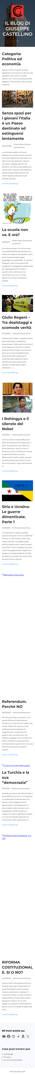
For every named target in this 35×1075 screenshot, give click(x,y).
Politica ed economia (21, 333)
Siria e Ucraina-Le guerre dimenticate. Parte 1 (16, 514)
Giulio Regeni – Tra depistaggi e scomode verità (17, 322)
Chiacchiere (19, 144)
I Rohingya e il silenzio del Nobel (15, 423)
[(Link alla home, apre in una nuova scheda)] (17, 11)
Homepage (8, 1054)
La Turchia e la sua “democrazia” (15, 777)
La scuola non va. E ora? (15, 232)
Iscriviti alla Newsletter (13, 1060)
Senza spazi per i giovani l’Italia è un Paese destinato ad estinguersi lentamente (16, 126)
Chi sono (7, 1057)
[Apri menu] (17, 41)
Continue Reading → (10, 184)
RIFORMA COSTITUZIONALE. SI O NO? (17, 967)
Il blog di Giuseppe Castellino (17, 28)
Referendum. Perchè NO (14, 704)
